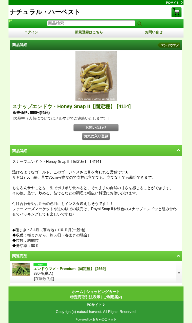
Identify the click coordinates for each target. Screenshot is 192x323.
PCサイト (172, 3)
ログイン (31, 32)
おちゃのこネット (104, 319)
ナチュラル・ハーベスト (45, 11)
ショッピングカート (177, 12)
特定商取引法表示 (85, 297)
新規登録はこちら (89, 32)
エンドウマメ (170, 45)
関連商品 (19, 256)
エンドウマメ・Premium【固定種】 (70, 268)
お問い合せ (153, 32)
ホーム (77, 291)
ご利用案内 (112, 297)
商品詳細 (19, 151)
